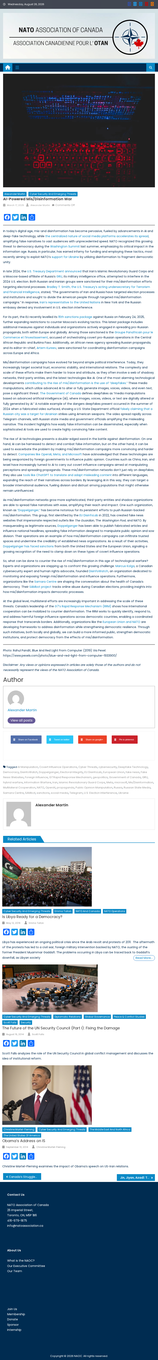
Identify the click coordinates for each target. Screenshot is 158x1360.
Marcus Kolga (125, 566)
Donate (12, 1319)
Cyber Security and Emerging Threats (53, 194)
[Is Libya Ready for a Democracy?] (78, 877)
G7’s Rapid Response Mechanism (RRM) (83, 606)
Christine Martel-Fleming (18, 1129)
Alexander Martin (14, 194)
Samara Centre (45, 582)
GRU (59, 276)
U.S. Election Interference (100, 793)
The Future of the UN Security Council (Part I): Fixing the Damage (61, 1028)
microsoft (120, 782)
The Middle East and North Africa (110, 1129)
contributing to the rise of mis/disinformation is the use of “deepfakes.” (76, 383)
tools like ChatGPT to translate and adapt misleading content (67, 475)
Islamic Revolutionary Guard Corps (82, 782)
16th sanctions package (75, 317)
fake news (132, 772)
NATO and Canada (88, 911)
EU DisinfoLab (88, 515)
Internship (14, 1330)
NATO (40, 787)
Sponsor (13, 1325)
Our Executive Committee (26, 1266)
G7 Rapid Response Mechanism (70, 777)
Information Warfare (37, 782)
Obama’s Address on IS (23, 1140)
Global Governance (97, 1016)
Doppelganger (67, 526)
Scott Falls (9, 1022)
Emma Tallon (63, 911)
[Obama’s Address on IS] (78, 1095)
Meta (109, 782)
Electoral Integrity (71, 772)
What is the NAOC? (21, 1261)
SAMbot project (40, 587)
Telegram (76, 793)
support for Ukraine (65, 257)
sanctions (43, 793)
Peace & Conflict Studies (129, 1016)
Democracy (11, 772)
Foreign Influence (36, 777)
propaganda (65, 787)
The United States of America (21, 1135)
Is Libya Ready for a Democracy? (32, 916)
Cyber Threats (87, 767)
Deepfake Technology (133, 767)
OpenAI (50, 787)
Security (26, 1022)
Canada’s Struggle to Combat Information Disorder (25, 1177)
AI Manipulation (28, 767)
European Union (113, 772)
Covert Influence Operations (58, 767)
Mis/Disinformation (140, 782)
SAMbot (30, 793)
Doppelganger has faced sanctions (28, 546)
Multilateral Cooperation (19, 787)
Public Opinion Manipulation (94, 787)
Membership (16, 1314)
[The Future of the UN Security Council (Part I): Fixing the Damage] (78, 988)
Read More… (144, 958)
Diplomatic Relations (68, 1016)
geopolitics (100, 777)
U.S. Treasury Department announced (54, 271)
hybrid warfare (13, 782)
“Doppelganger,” (28, 510)
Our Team (14, 1271)
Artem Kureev (46, 348)
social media (59, 793)
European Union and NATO (121, 622)
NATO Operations (114, 911)
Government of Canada (125, 777)
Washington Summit (65, 246)
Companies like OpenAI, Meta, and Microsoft (50, 454)
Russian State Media (137, 787)
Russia (118, 787)
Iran (55, 782)
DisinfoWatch (98, 571)
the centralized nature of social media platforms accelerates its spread (97, 236)
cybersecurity (108, 767)
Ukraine (123, 793)
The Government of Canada (60, 393)
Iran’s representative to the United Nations (70, 302)
